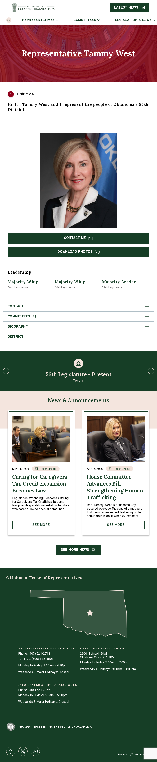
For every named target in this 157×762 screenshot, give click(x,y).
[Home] (33, 7)
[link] (41, 472)
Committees (85, 20)
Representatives (38, 20)
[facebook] (10, 751)
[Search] (9, 20)
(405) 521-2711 (39, 653)
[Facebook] (10, 751)
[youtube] (35, 751)
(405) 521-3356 (39, 690)
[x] (23, 751)
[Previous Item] (6, 371)
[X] (23, 751)
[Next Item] (151, 371)
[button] (78, 306)
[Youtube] (35, 751)
